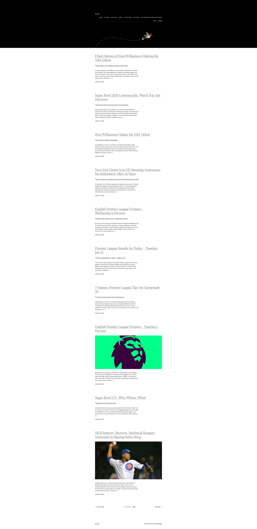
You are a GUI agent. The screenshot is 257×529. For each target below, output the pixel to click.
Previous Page (99, 506)
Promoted (136, 17)
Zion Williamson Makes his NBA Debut (122, 134)
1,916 (134, 506)
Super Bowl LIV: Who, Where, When (120, 398)
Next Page (158, 506)
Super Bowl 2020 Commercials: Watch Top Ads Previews (127, 97)
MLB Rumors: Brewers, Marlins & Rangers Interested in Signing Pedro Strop (125, 435)
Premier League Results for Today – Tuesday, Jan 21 (126, 250)
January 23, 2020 (99, 81)
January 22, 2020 (99, 234)
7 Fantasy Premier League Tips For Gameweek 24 (127, 289)
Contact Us (114, 17)
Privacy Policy (128, 17)
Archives (106, 17)
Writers (160, 21)
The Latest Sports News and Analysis (151, 17)
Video (154, 21)
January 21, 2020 (99, 313)
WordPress (159, 523)
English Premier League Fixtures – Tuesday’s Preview (126, 329)
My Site (97, 13)
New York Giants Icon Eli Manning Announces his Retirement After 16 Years (127, 172)
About (101, 17)
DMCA (120, 17)
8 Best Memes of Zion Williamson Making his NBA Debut (126, 58)
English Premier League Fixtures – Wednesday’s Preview (119, 211)
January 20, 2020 (99, 494)
